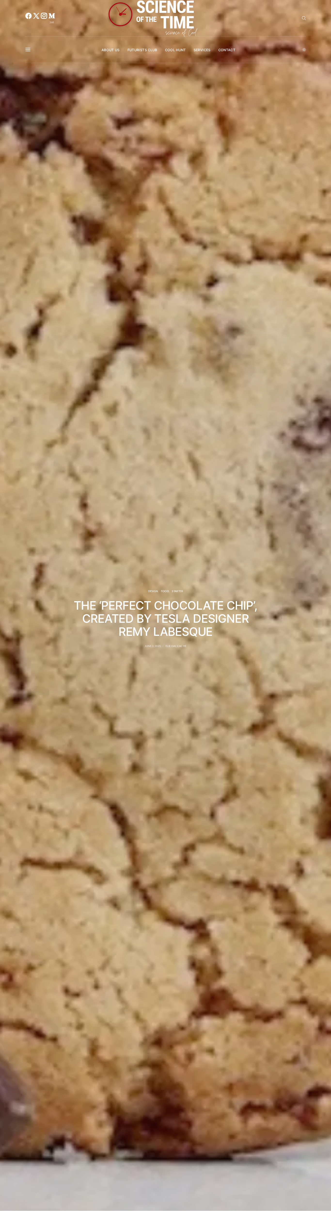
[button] (304, 50)
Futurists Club (142, 50)
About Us (111, 50)
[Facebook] (28, 18)
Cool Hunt (175, 50)
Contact (226, 50)
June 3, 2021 (153, 645)
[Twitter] (36, 18)
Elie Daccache (176, 645)
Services (202, 50)
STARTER (177, 591)
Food (165, 591)
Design (153, 591)
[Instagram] (43, 18)
